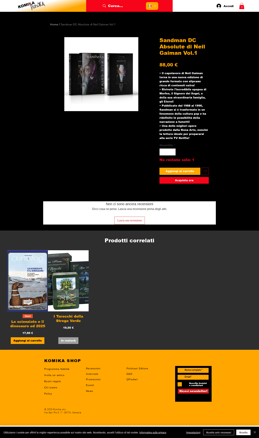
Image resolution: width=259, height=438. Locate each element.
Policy (48, 393)
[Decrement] (162, 152)
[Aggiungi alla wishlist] (205, 171)
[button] (241, 6)
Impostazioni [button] (193, 432)
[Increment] (172, 152)
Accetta (243, 432)
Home (54, 24)
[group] (129, 297)
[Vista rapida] (27, 280)
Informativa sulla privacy (152, 432)
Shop (89, 396)
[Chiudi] (255, 432)
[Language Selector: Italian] (152, 6)
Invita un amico (54, 375)
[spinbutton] (167, 152)
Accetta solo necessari (218, 432)
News (89, 391)
